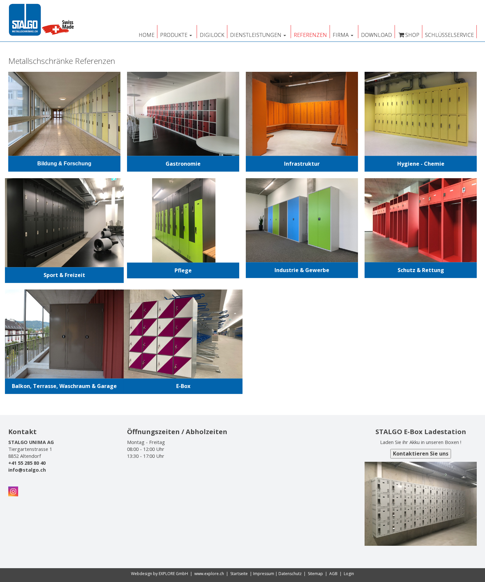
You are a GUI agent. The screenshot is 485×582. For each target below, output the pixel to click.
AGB (333, 573)
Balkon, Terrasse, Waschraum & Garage (64, 386)
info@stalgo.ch (27, 469)
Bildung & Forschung (64, 163)
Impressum (263, 573)
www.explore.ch (209, 573)
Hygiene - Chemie (420, 163)
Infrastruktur (302, 163)
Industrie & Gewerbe (302, 270)
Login (349, 573)
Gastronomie (183, 163)
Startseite (239, 573)
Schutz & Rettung (421, 270)
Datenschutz (290, 573)
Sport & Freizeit (64, 275)
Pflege (183, 270)
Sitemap (315, 573)
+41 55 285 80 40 (27, 462)
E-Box (183, 386)
